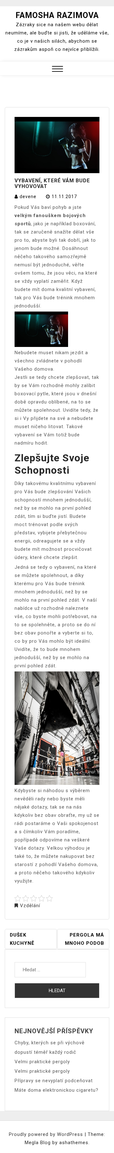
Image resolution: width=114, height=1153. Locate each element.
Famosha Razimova (57, 15)
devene (28, 196)
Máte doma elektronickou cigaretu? (56, 1090)
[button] (57, 69)
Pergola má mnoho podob (84, 939)
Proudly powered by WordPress (47, 1134)
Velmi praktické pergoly (42, 1062)
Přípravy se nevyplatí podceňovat (54, 1080)
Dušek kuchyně (22, 939)
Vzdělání (30, 905)
